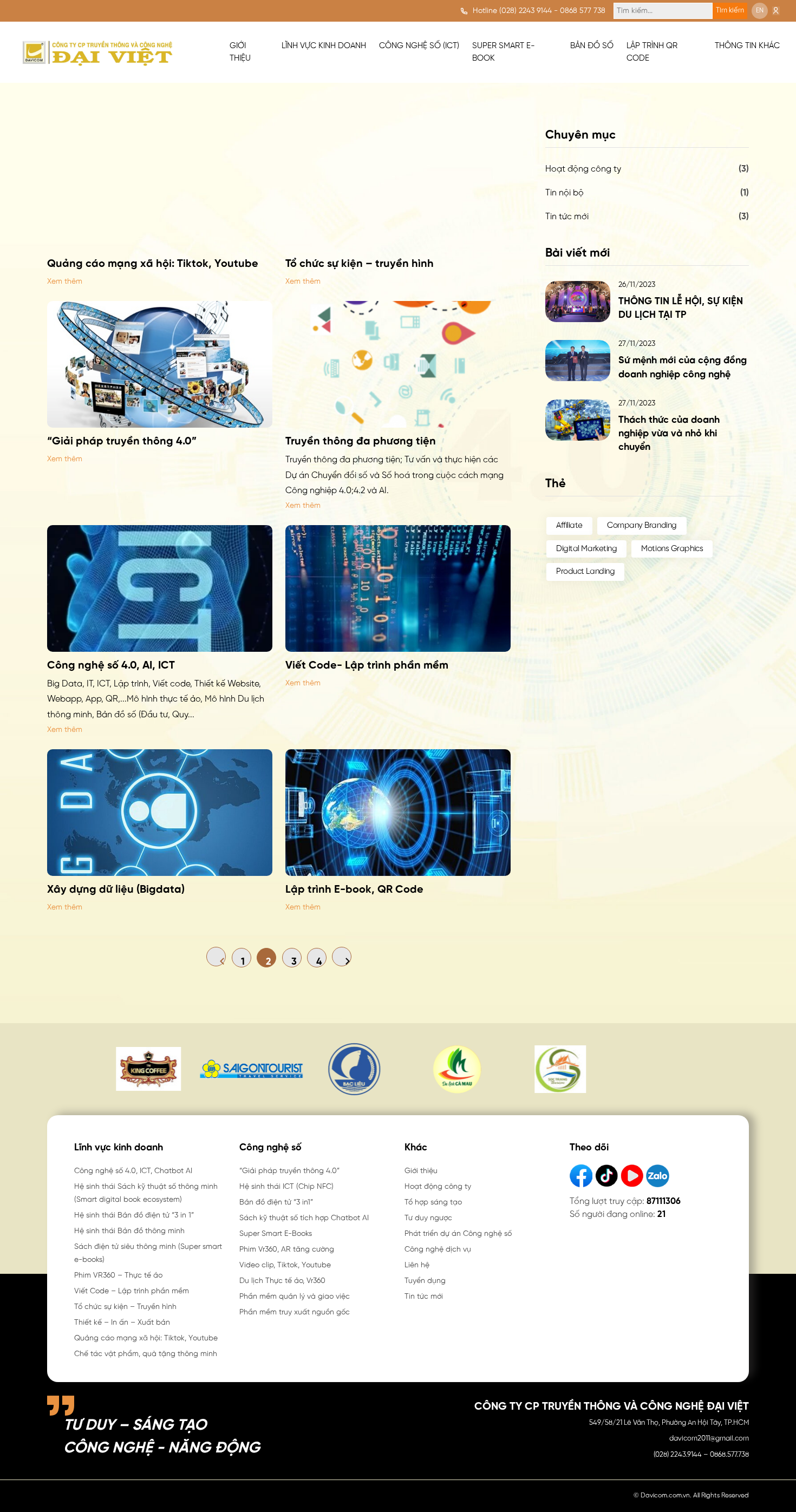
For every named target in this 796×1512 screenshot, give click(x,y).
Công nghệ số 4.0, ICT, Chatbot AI (133, 1171)
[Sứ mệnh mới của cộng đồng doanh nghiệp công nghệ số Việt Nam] (577, 360)
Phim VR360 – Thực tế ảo (118, 1276)
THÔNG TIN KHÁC (747, 46)
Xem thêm (64, 282)
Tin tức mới (567, 216)
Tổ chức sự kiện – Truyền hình (125, 1307)
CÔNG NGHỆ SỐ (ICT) (419, 46)
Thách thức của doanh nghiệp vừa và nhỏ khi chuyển (669, 434)
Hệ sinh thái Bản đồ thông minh (129, 1231)
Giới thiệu (421, 1171)
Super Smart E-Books (275, 1234)
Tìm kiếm (730, 10)
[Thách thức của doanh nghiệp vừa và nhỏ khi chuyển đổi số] (577, 420)
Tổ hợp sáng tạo (433, 1203)
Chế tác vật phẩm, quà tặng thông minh (145, 1354)
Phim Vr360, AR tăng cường (286, 1250)
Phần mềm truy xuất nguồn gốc (294, 1312)
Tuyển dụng (425, 1281)
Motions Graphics (672, 549)
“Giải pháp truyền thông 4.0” (289, 1171)
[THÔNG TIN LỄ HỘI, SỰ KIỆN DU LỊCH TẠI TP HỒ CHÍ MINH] (577, 301)
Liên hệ (416, 1265)
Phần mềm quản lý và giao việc (294, 1297)
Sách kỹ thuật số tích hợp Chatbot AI (304, 1218)
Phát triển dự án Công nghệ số (458, 1234)
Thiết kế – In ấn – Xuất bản (122, 1323)
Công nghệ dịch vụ (437, 1250)
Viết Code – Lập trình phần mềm (131, 1291)
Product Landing (585, 571)
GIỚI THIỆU (240, 52)
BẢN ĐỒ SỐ (592, 46)
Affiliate (569, 525)
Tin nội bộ (564, 193)
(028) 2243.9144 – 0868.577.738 (701, 1454)
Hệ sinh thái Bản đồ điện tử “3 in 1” (134, 1216)
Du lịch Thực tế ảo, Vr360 (282, 1281)
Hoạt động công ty (583, 169)
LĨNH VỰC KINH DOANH (324, 46)
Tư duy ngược (428, 1218)
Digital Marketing (586, 549)
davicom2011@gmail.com (709, 1438)
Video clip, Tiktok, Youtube (285, 1265)
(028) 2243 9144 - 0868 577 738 (552, 11)
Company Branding (642, 525)
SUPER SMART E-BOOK (503, 52)
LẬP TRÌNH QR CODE (652, 52)
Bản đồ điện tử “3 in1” (276, 1203)
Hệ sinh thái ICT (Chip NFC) (286, 1187)
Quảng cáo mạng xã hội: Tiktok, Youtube (146, 1338)
